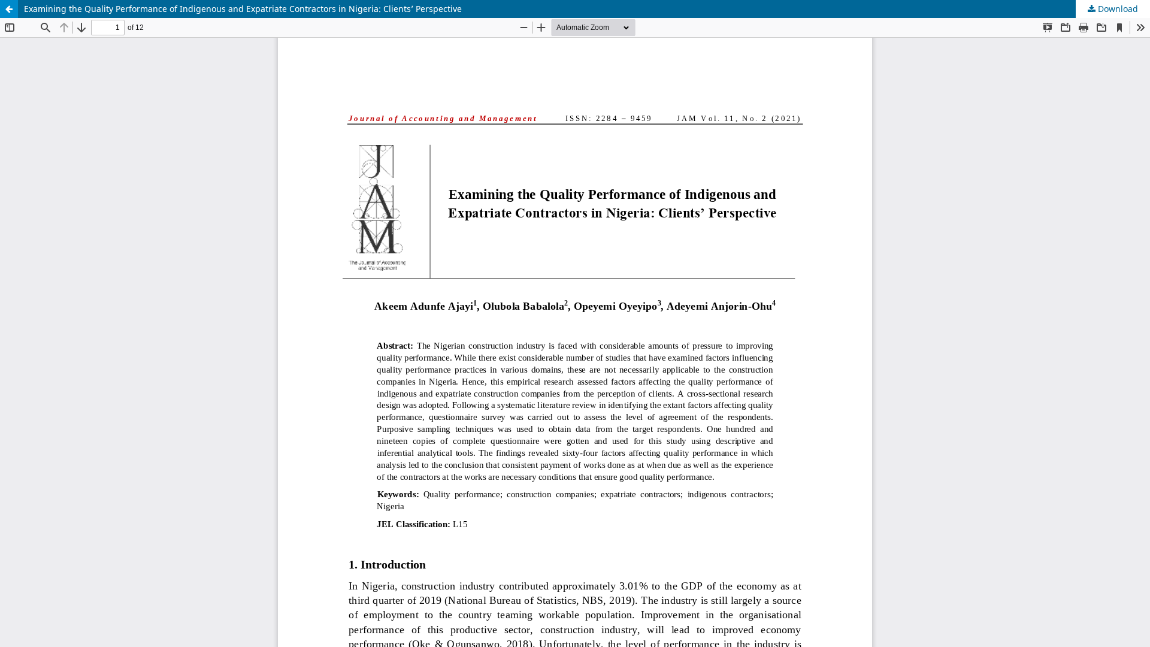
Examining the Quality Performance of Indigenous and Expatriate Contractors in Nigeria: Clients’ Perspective (243, 8)
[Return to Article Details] (9, 9)
